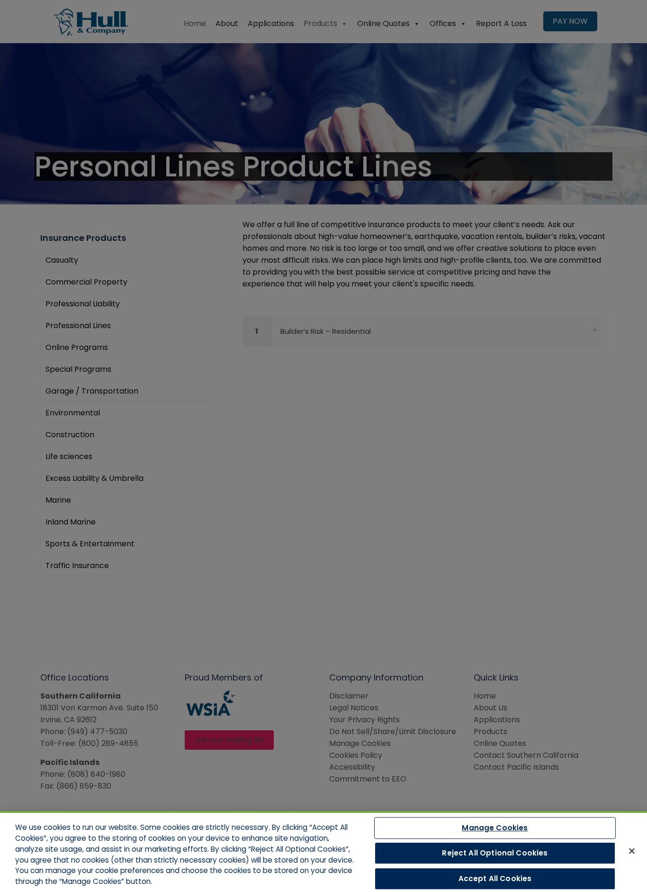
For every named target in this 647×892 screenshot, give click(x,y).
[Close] (631, 850)
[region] (323, 851)
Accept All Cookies (495, 878)
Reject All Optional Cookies (495, 853)
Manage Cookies (495, 828)
